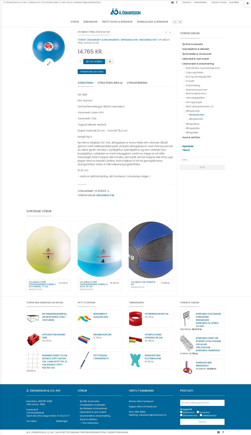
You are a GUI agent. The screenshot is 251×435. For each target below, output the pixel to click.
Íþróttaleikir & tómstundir (196, 54)
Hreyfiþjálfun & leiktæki (195, 49)
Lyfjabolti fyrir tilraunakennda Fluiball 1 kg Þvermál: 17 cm (42, 284)
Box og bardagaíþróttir (198, 76)
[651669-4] (48, 47)
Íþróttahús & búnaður (117, 21)
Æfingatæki (192, 132)
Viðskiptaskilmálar (118, 432)
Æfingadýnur (193, 124)
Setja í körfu (94, 61)
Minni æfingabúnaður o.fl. (200, 106)
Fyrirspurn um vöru (91, 71)
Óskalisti (186, 2)
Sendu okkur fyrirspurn (141, 401)
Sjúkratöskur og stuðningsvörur (203, 68)
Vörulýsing (85, 82)
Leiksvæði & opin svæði (195, 58)
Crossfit (190, 81)
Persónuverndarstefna (93, 432)
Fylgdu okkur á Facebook (143, 406)
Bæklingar (90, 21)
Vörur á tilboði (218, 2)
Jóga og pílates (194, 72)
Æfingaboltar (193, 111)
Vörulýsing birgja (110, 82)
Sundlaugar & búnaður (152, 21)
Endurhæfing (193, 85)
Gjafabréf (234, 2)
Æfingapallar (193, 128)
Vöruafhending (137, 82)
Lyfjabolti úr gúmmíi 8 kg (143, 283)
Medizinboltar (196, 114)
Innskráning (200, 2)
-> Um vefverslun (89, 423)
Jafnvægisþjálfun (195, 97)
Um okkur (31, 421)
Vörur (75, 21)
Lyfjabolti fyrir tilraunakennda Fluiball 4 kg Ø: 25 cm (94, 284)
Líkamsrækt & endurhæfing (198, 63)
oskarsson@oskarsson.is (152, 415)
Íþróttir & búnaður (192, 44)
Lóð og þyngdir (194, 102)
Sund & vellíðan (191, 137)
